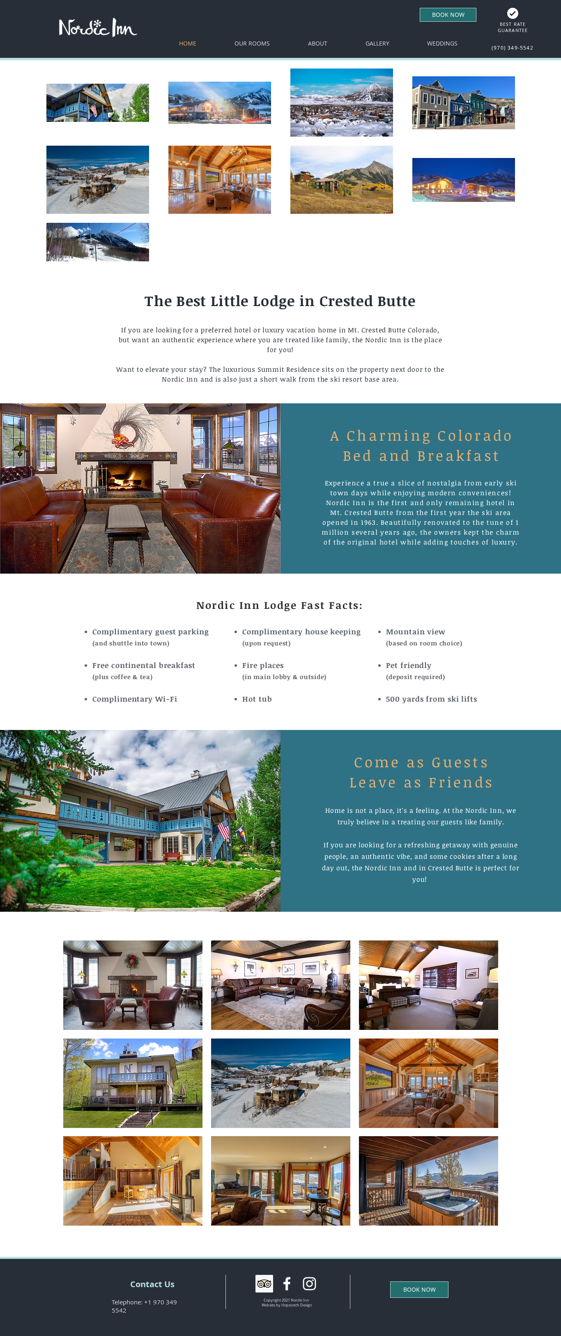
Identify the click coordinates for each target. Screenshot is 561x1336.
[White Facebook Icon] (287, 1284)
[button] (132, 985)
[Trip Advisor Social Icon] (264, 1284)
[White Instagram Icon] (309, 1284)
